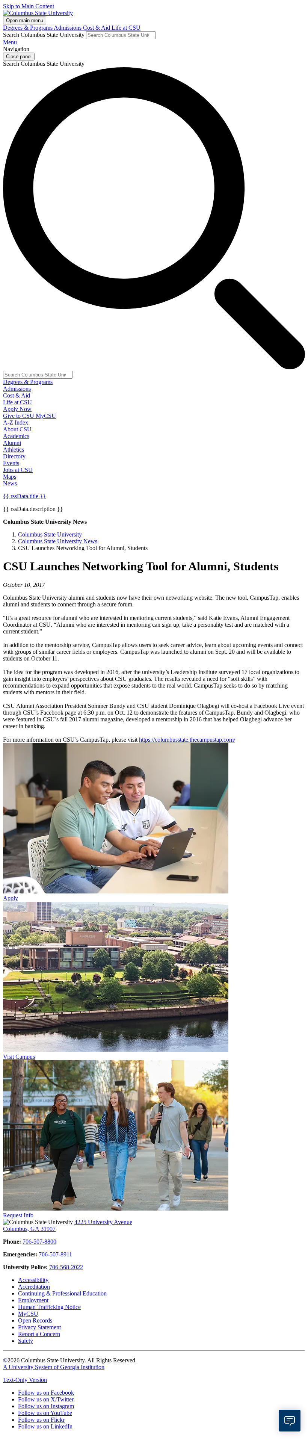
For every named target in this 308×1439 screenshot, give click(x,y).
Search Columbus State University (44, 35)
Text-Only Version (25, 1380)
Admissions (68, 27)
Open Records (35, 1320)
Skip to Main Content (28, 6)
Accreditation (34, 1286)
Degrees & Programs (28, 27)
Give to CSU (19, 416)
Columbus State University (50, 534)
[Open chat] (289, 1420)
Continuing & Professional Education (62, 1293)
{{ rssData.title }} (24, 496)
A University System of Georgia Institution (53, 1367)
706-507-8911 (55, 1254)
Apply (10, 898)
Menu (10, 42)
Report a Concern (39, 1334)
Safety (25, 1341)
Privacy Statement (39, 1327)
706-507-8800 (39, 1241)
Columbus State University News (57, 541)
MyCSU (46, 416)
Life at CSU (126, 27)
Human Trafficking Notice (49, 1307)
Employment (33, 1300)
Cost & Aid (97, 27)
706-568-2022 (66, 1267)
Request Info (18, 1215)
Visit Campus (19, 1057)
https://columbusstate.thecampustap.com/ (187, 739)
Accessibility (33, 1280)
